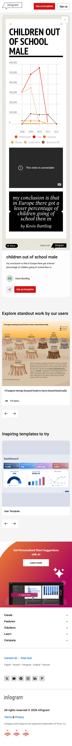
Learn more (36, 562)
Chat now (26, 658)
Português (26, 664)
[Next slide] (14, 413)
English (7, 664)
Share (12, 246)
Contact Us (10, 658)
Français (46, 664)
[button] (24, 137)
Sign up (63, 6)
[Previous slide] (6, 413)
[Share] (9, 289)
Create (8, 615)
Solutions (9, 627)
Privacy (19, 717)
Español (36, 664)
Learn (7, 634)
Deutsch (16, 664)
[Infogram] (12, 6)
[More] (65, 19)
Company (10, 640)
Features (9, 621)
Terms (8, 717)
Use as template (44, 6)
